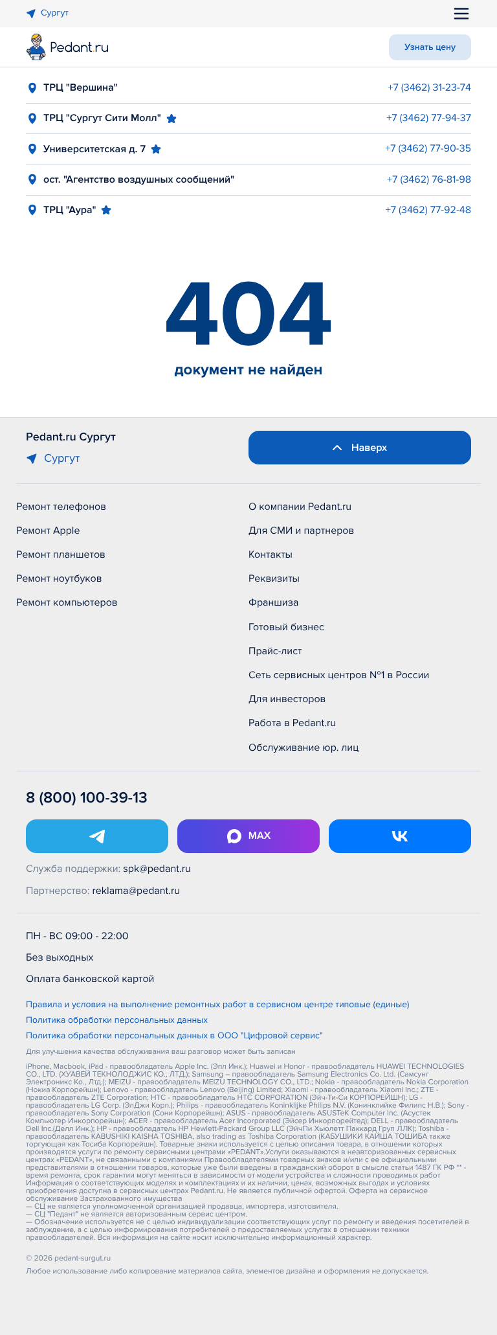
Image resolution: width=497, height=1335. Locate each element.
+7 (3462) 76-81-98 (429, 179)
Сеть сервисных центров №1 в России (338, 674)
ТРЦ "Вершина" (80, 87)
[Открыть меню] (461, 13)
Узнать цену (430, 47)
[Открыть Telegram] (97, 836)
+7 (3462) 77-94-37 (428, 117)
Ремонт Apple (48, 530)
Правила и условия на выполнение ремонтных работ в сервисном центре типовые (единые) (218, 1005)
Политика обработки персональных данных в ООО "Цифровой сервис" (174, 1036)
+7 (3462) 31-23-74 (429, 87)
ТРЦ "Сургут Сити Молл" (102, 117)
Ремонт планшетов (60, 554)
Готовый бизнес (286, 627)
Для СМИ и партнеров (301, 530)
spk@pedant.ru (156, 868)
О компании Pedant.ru (299, 506)
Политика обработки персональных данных (117, 1020)
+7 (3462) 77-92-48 (428, 209)
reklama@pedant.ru (137, 890)
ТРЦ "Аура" (69, 209)
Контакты (270, 554)
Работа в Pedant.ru (292, 722)
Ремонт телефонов (61, 506)
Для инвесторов (287, 698)
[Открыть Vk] (400, 836)
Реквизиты (274, 578)
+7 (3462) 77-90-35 (428, 148)
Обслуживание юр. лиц (303, 747)
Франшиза (273, 602)
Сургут (55, 13)
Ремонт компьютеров (67, 602)
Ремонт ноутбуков (59, 578)
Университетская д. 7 (94, 149)
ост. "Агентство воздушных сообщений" (138, 179)
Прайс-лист (275, 651)
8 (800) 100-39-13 (87, 798)
